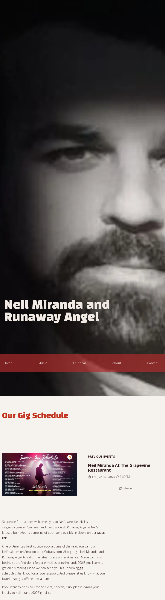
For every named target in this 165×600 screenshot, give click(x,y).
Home (8, 363)
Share (127, 488)
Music (42, 363)
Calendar (79, 363)
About (116, 363)
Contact (153, 363)
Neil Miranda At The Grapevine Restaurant (119, 467)
